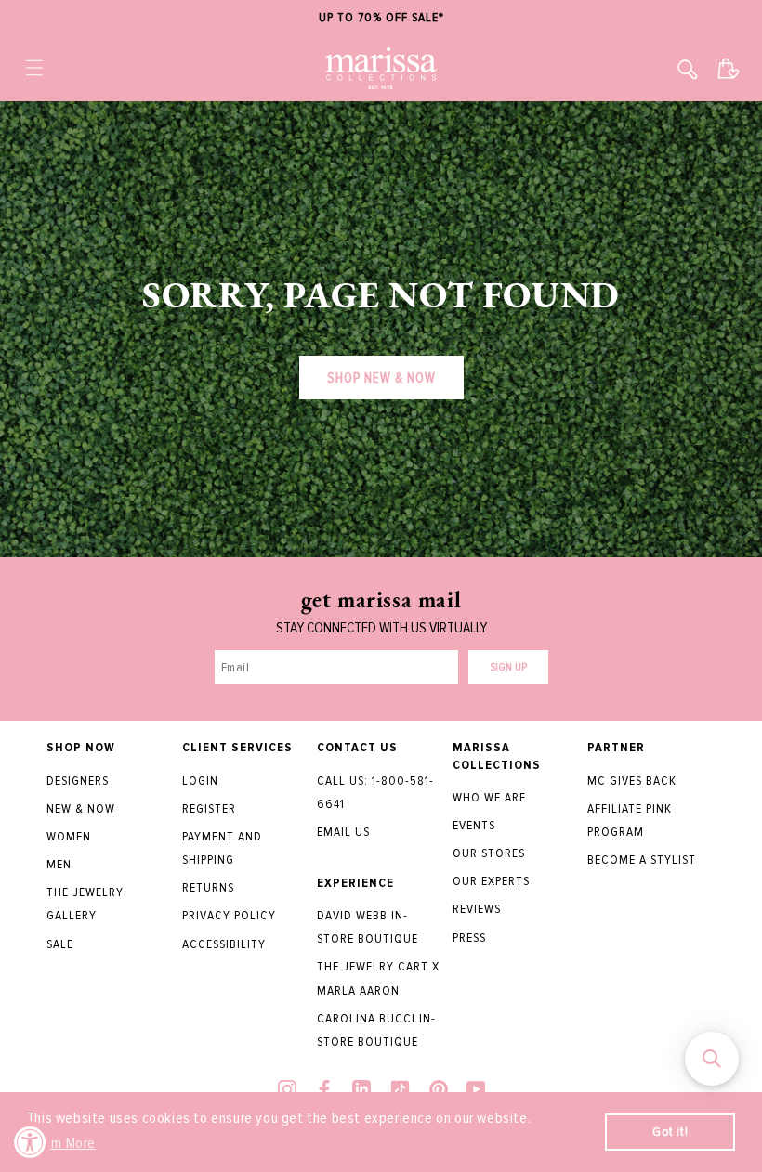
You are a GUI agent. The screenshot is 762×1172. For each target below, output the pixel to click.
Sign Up (508, 667)
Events (474, 825)
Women (68, 836)
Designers (77, 780)
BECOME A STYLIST (641, 859)
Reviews (477, 909)
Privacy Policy (229, 915)
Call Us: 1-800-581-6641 (375, 792)
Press (469, 937)
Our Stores (489, 853)
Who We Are (489, 797)
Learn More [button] (63, 1143)
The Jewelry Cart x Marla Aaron (378, 977)
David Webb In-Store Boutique (367, 926)
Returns (208, 887)
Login (200, 780)
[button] (34, 67)
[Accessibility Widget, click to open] (30, 1142)
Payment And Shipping (222, 847)
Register (209, 808)
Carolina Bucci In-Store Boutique (376, 1029)
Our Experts (491, 881)
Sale (59, 944)
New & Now (80, 808)
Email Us (343, 832)
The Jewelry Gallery (85, 903)
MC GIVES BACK (632, 780)
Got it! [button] (670, 1131)
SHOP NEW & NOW (381, 378)
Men (59, 864)
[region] (381, 18)
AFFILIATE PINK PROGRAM (629, 820)
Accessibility (224, 944)
